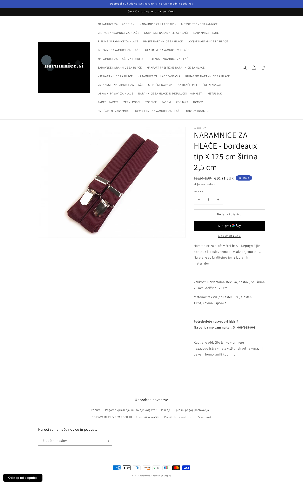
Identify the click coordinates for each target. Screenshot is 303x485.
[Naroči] (107, 441)
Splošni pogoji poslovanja (192, 410)
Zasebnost (204, 417)
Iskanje (166, 410)
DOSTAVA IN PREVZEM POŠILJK (112, 417)
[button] (244, 67)
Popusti (96, 410)
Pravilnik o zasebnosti (179, 417)
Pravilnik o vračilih (148, 417)
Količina (198, 191)
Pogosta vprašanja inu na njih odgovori (131, 410)
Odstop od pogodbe (23, 478)
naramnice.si (146, 475)
